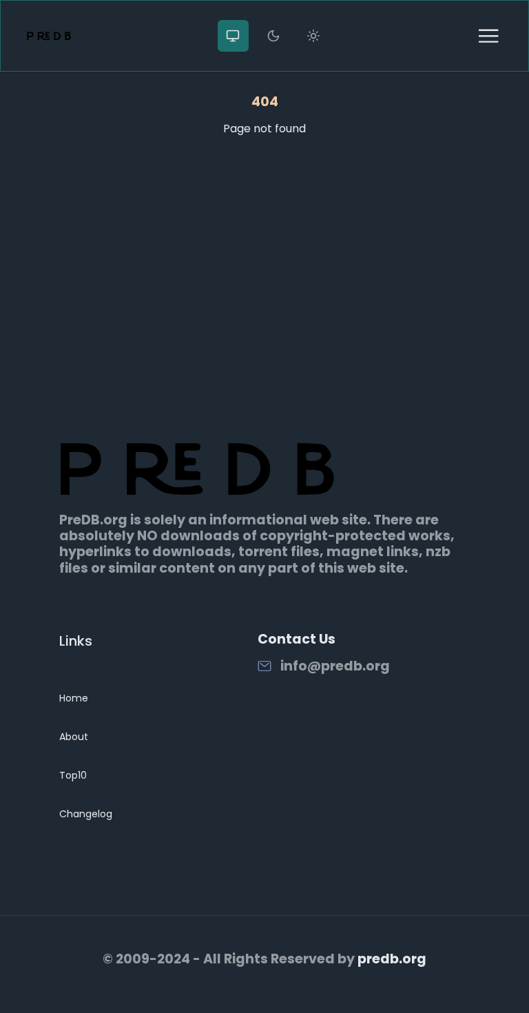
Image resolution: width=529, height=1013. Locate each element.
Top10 (73, 775)
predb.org (391, 959)
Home (73, 698)
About (73, 737)
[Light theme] (313, 36)
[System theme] (233, 36)
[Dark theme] (273, 36)
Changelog (85, 814)
